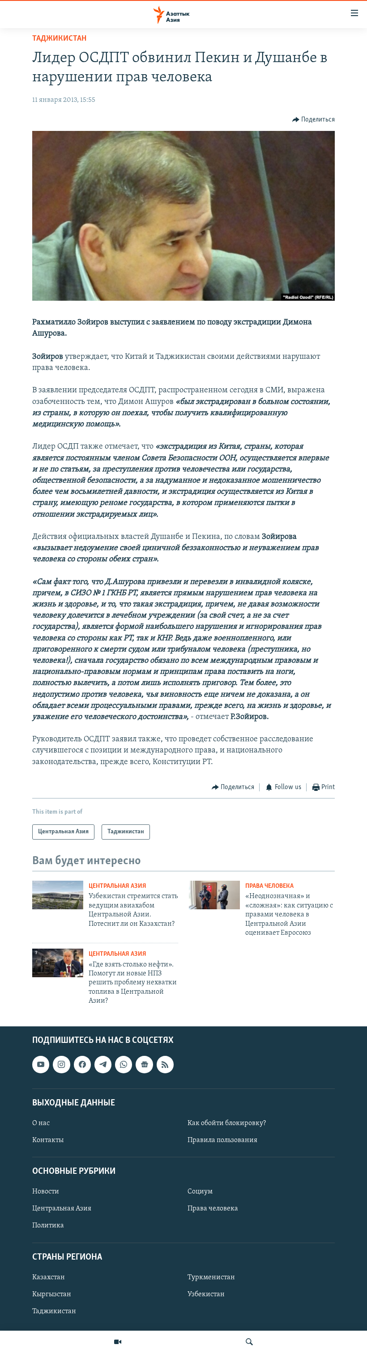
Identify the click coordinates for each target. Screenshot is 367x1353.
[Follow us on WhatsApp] (123, 1064)
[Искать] (249, 1342)
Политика (48, 1225)
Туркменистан (211, 1277)
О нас (41, 1123)
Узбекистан (206, 1294)
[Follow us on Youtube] (40, 1064)
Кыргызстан (51, 1294)
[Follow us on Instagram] (61, 1064)
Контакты (48, 1140)
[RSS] (165, 1064)
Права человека (269, 886)
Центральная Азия (117, 886)
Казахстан (48, 1277)
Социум (200, 1191)
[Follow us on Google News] (144, 1064)
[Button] (313, 120)
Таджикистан (59, 39)
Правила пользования (222, 1140)
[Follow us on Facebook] (82, 1064)
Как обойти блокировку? (227, 1123)
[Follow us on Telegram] (102, 1064)
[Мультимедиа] (117, 1342)
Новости (45, 1191)
